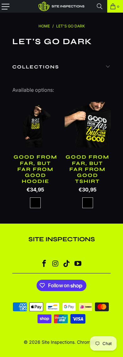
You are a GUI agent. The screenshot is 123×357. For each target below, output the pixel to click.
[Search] (100, 6)
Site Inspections (58, 342)
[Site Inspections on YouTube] (78, 264)
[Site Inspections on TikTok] (67, 264)
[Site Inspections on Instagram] (55, 264)
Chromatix (87, 342)
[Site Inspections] (61, 6)
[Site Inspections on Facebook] (44, 264)
